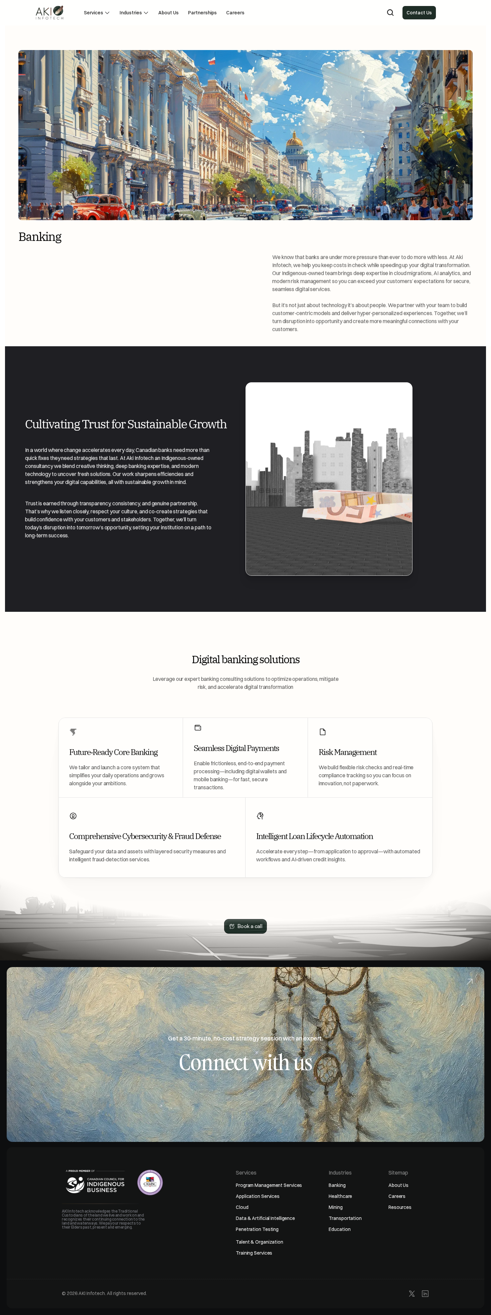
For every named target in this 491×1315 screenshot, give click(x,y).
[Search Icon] (390, 13)
